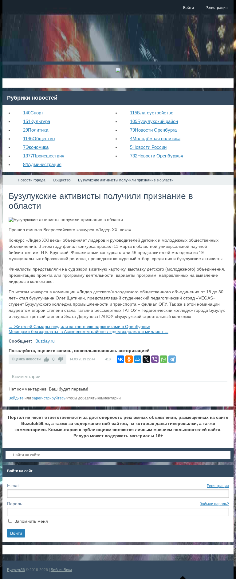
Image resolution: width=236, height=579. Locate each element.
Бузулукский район (154, 121)
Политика (35, 130)
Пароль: (15, 503)
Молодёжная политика (155, 138)
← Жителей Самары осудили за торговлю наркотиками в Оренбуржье (79, 326)
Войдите (16, 398)
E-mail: (14, 485)
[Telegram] (172, 359)
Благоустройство (151, 112)
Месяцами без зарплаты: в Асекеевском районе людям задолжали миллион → (88, 331)
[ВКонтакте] (120, 359)
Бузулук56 (16, 570)
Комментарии (26, 376)
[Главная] (8, 180)
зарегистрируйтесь (48, 398)
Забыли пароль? (214, 504)
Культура (36, 121)
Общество (39, 138)
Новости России (148, 147)
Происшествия (43, 155)
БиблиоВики (61, 570)
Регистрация (218, 486)
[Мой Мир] (137, 359)
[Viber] (155, 359)
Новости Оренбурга (153, 130)
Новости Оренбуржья (156, 155)
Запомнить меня (31, 521)
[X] (146, 359)
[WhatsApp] (163, 359)
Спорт (33, 112)
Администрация (42, 164)
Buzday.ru (45, 341)
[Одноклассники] (129, 359)
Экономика (36, 147)
